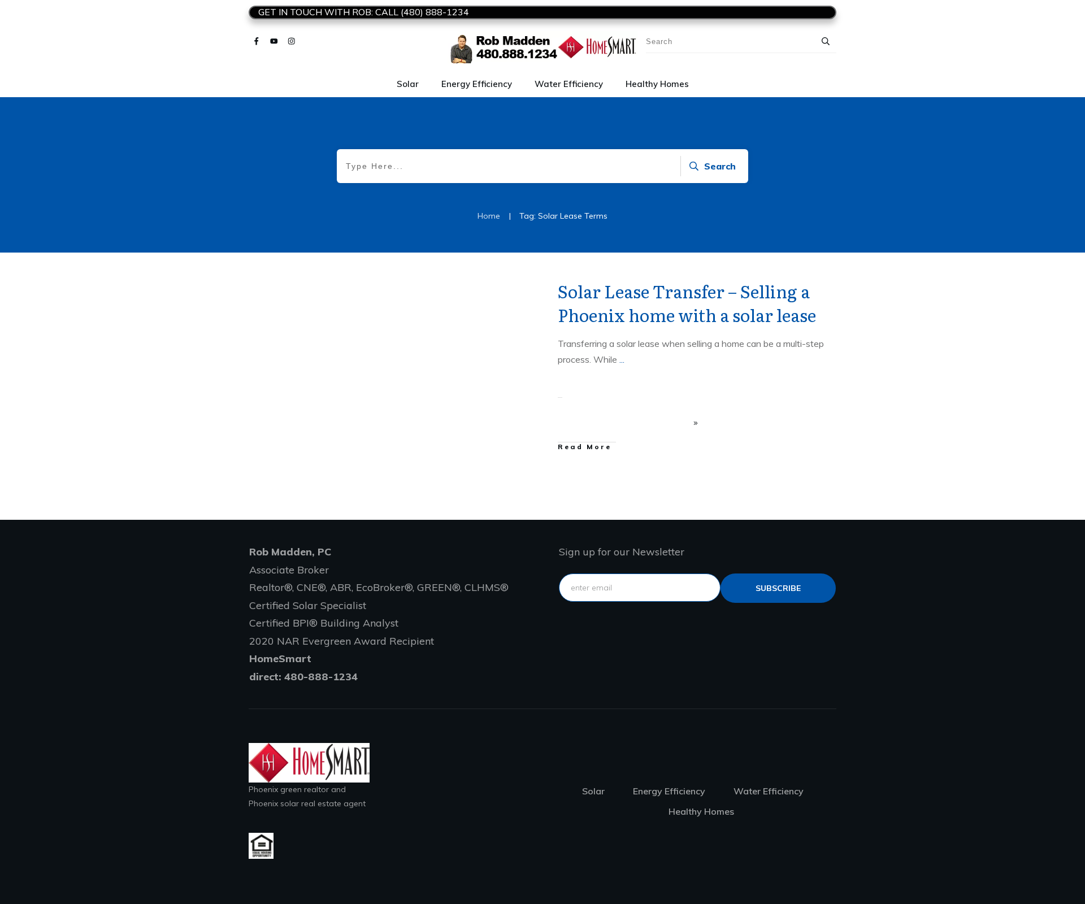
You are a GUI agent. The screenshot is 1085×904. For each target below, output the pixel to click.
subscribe (778, 588)
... (621, 359)
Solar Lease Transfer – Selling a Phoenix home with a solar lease (687, 303)
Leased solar (502, 288)
